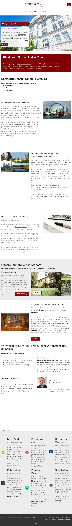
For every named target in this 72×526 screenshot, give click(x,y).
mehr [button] (35, 339)
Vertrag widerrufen (64, 519)
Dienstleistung (10, 122)
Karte (59, 178)
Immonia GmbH (30, 517)
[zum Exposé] (66, 276)
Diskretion (37, 199)
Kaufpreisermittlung (21, 227)
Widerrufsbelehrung (51, 519)
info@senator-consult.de (61, 389)
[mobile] (69, 4)
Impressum (52, 517)
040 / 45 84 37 (29, 11)
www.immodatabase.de (38, 187)
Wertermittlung (14, 68)
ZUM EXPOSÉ (21, 294)
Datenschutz (60, 517)
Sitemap (67, 517)
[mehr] (15, 322)
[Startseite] (36, 5)
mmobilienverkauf (24, 64)
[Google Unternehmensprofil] (36, 524)
